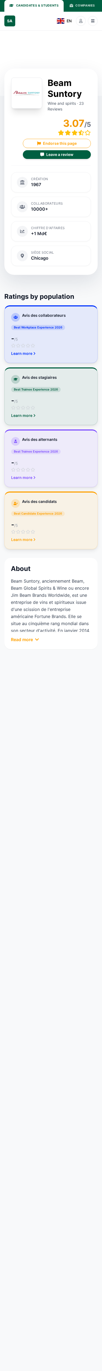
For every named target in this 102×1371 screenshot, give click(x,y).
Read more (22, 639)
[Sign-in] (81, 21)
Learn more (21, 353)
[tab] (34, 6)
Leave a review (59, 154)
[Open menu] (93, 21)
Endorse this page (60, 143)
